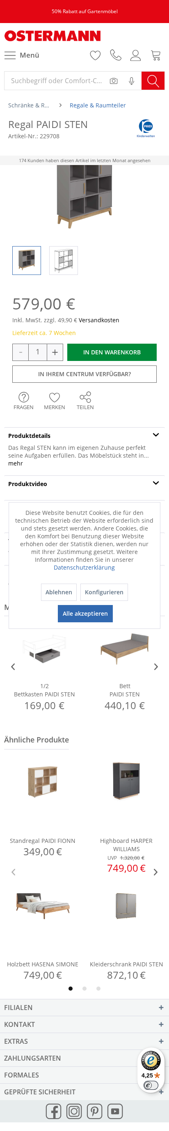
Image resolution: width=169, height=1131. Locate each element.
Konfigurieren (104, 592)
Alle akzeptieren (85, 613)
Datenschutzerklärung (84, 567)
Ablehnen (59, 592)
